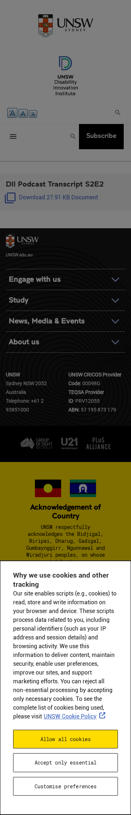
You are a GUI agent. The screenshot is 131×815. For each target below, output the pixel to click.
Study (18, 300)
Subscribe (101, 135)
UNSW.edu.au (19, 254)
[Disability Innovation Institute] (65, 76)
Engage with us (35, 279)
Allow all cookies (65, 739)
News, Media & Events (47, 321)
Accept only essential (66, 762)
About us (24, 342)
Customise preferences (66, 786)
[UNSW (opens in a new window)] (65, 25)
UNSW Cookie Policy (70, 716)
